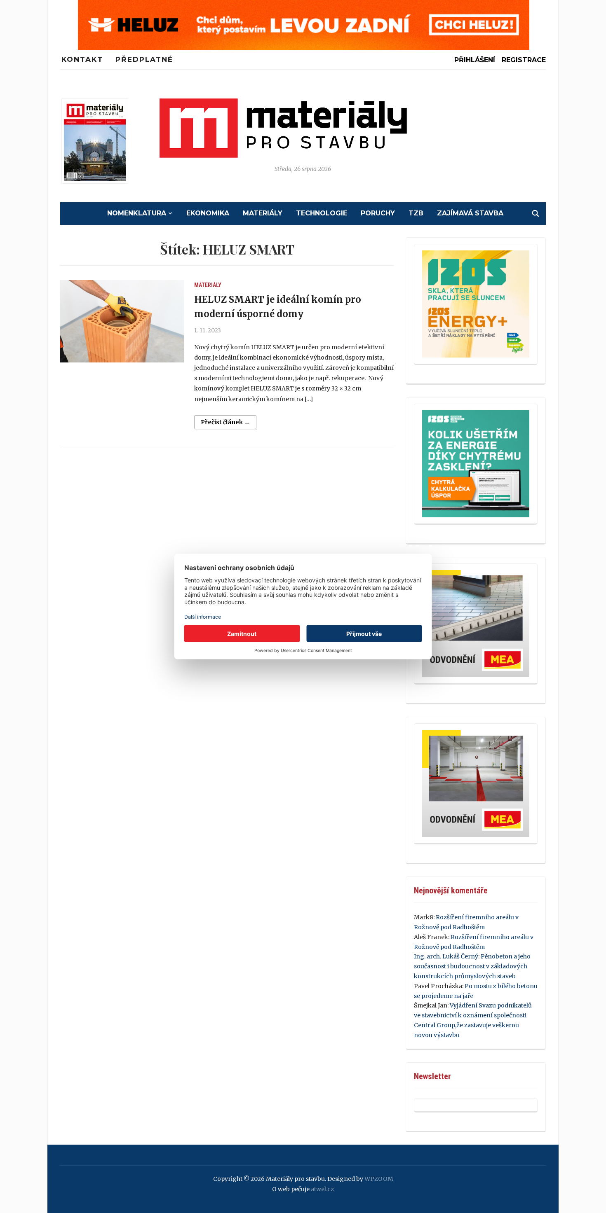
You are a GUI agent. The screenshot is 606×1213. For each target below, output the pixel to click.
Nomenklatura (136, 213)
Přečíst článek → (225, 422)
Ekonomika (207, 213)
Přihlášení (474, 60)
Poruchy (378, 213)
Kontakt (82, 59)
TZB (416, 213)
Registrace (524, 60)
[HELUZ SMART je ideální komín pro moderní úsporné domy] (122, 321)
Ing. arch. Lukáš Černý (446, 956)
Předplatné (144, 59)
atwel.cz (322, 1189)
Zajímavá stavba (470, 213)
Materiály (262, 213)
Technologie (321, 213)
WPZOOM (378, 1179)
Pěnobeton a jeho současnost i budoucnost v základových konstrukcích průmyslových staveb (472, 966)
